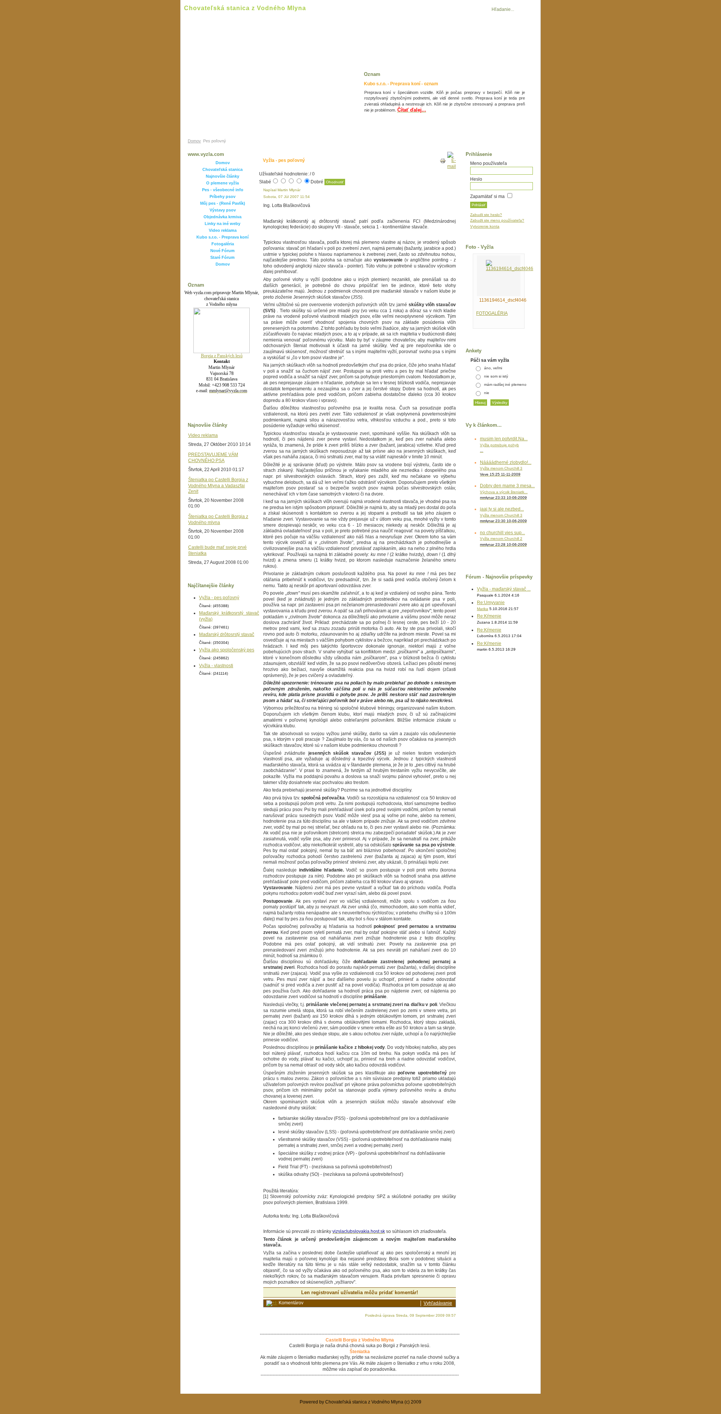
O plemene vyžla (222, 183)
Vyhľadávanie (438, 1303)
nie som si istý (496, 376)
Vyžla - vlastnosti (240, 36)
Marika (482, 609)
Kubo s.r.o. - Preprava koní (222, 237)
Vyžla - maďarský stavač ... (504, 589)
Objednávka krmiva (222, 217)
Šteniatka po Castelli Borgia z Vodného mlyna (218, 519)
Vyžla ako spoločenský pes (226, 650)
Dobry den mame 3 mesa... (507, 491)
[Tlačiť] (443, 162)
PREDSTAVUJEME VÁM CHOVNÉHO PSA (213, 457)
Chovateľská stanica (222, 169)
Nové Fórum (222, 250)
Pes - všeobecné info (222, 189)
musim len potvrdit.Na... (504, 444)
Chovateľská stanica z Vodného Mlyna (245, 8)
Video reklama (223, 230)
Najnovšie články (222, 176)
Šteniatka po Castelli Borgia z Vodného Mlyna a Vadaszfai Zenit (218, 485)
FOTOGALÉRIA (492, 313)
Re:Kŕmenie (489, 616)
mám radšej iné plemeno (505, 384)
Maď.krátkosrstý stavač (477, 36)
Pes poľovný (291, 36)
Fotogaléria (222, 244)
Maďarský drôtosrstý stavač (226, 634)
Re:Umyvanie (491, 602)
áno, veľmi (493, 368)
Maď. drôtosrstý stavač (406, 36)
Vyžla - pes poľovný (219, 597)
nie (486, 393)
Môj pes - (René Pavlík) (222, 203)
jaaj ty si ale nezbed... (503, 514)
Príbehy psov (222, 196)
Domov (194, 141)
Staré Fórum (222, 257)
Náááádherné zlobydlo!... (505, 468)
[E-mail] (451, 166)
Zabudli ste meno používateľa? (497, 220)
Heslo (476, 179)
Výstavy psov (223, 210)
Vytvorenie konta (484, 226)
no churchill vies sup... (503, 538)
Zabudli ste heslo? (486, 215)
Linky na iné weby (222, 223)
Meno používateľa (488, 163)
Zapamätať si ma (487, 196)
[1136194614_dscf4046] (509, 268)
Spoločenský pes (343, 36)
